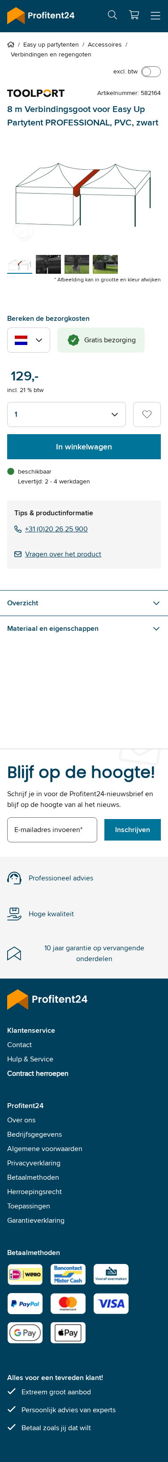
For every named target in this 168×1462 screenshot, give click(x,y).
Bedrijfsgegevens (34, 1134)
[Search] (112, 16)
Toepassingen (28, 1206)
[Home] (12, 44)
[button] (134, 14)
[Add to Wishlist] (147, 414)
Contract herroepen (38, 1073)
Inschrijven (132, 829)
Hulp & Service (30, 1059)
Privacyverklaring (33, 1163)
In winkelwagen (84, 447)
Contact (19, 1044)
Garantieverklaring (36, 1220)
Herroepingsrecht (34, 1191)
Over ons (21, 1120)
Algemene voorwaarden (44, 1148)
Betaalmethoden (33, 1177)
